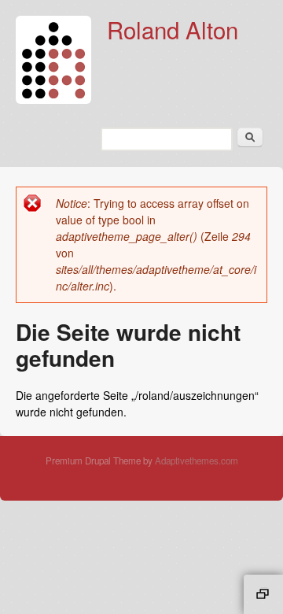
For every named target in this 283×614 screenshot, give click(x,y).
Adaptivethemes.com (196, 460)
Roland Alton (172, 29)
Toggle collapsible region (263, 594)
